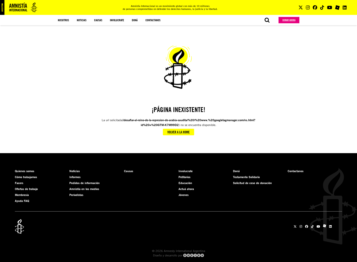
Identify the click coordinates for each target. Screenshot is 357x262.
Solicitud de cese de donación (252, 183)
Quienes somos (24, 171)
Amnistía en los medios (84, 189)
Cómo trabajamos (26, 177)
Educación (185, 183)
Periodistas (76, 195)
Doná (135, 20)
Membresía (22, 195)
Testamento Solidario (246, 177)
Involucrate (117, 20)
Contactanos (152, 20)
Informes (75, 177)
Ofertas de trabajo (26, 189)
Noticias (81, 20)
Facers (19, 183)
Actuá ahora (186, 189)
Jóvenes (183, 195)
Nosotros (63, 20)
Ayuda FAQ (22, 201)
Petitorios (184, 177)
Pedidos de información (84, 183)
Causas (98, 20)
